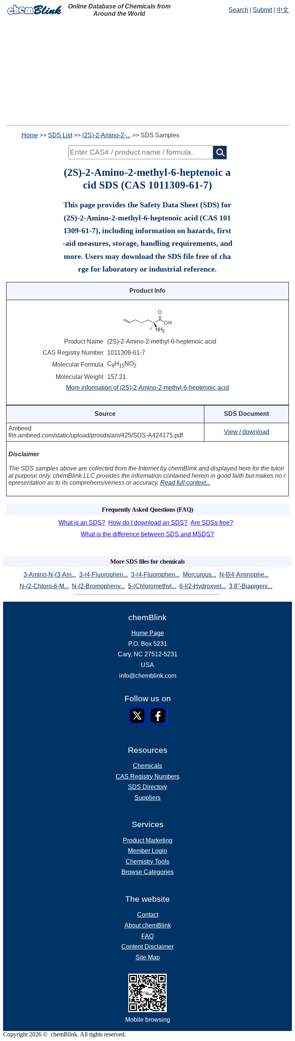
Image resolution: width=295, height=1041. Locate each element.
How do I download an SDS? (147, 522)
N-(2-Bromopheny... (98, 586)
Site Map (148, 957)
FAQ (147, 936)
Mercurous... (199, 574)
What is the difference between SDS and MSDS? (147, 534)
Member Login (147, 850)
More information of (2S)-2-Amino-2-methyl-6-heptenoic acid (147, 387)
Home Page (147, 633)
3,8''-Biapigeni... (250, 586)
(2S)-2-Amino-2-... (106, 135)
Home (30, 135)
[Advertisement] (147, 71)
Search (238, 10)
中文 (283, 10)
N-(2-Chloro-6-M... (44, 586)
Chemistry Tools (147, 861)
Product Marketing (147, 840)
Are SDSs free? (212, 522)
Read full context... (185, 482)
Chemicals (147, 765)
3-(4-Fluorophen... (103, 574)
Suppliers (147, 797)
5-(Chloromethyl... (152, 586)
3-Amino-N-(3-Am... (49, 574)
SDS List (60, 135)
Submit (262, 10)
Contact (147, 914)
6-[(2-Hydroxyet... (202, 586)
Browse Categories (147, 872)
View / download (246, 432)
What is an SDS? (81, 522)
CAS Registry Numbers (147, 776)
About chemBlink (147, 925)
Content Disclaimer (147, 946)
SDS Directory (147, 787)
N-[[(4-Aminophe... (244, 574)
